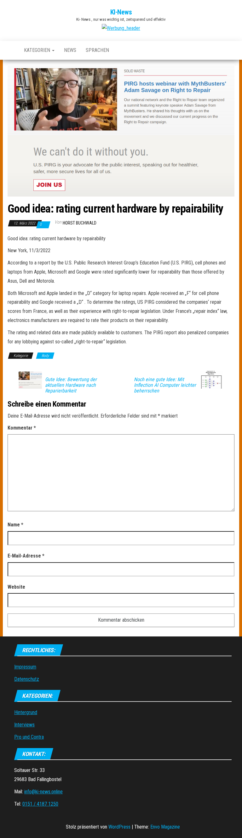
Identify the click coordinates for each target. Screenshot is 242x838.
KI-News (121, 12)
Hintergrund (25, 712)
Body (45, 355)
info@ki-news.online (43, 792)
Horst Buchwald (79, 222)
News (70, 50)
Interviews (24, 725)
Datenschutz (26, 679)
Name (15, 525)
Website (16, 587)
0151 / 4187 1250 (40, 804)
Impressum (25, 667)
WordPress (119, 827)
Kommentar (22, 428)
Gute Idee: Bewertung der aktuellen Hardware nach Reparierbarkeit (71, 385)
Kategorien (37, 50)
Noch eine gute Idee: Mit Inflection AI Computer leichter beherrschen (165, 385)
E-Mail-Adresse (26, 556)
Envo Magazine (165, 827)
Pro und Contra (29, 737)
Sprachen (97, 50)
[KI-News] (11, 50)
